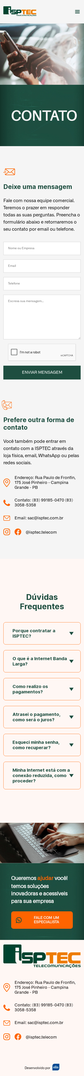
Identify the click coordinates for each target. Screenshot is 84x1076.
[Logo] (19, 11)
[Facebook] (20, 533)
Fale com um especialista (46, 920)
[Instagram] (9, 533)
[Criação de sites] (56, 1068)
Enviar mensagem (42, 373)
